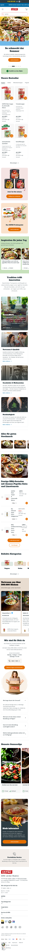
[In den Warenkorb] (27, 503)
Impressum (14, 942)
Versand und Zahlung (6, 947)
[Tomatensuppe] (21, 93)
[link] (20, 568)
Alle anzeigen (13, 163)
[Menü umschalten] (2, 9)
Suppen (10, 878)
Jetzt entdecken (14, 229)
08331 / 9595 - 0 (7, 888)
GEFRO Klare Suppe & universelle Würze (7, 106)
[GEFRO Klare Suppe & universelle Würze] (7, 93)
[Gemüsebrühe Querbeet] (7, 131)
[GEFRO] (14, 40)
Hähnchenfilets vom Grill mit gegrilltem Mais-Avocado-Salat (10, 261)
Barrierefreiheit (14, 945)
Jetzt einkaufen (14, 60)
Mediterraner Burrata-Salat (9, 785)
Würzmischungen (22, 878)
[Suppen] (7, 562)
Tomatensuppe (20, 104)
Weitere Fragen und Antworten (14, 667)
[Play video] (11, 765)
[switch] (3, 949)
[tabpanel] (14, 122)
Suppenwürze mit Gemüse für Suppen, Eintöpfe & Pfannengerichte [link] (7, 148)
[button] (1, 1)
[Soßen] (20, 562)
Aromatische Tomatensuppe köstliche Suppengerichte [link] (20, 108)
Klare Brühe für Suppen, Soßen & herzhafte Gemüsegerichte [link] (6, 112)
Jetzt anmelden (14, 841)
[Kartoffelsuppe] (21, 131)
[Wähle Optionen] (11, 98)
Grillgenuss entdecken (14, 196)
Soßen (13, 878)
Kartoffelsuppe (20, 142)
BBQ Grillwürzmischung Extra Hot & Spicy (13, 528)
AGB (9, 942)
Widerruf (21, 942)
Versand (4, 121)
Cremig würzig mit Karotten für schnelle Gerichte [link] (21, 146)
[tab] (3, 83)
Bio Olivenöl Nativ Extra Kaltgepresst (13, 512)
